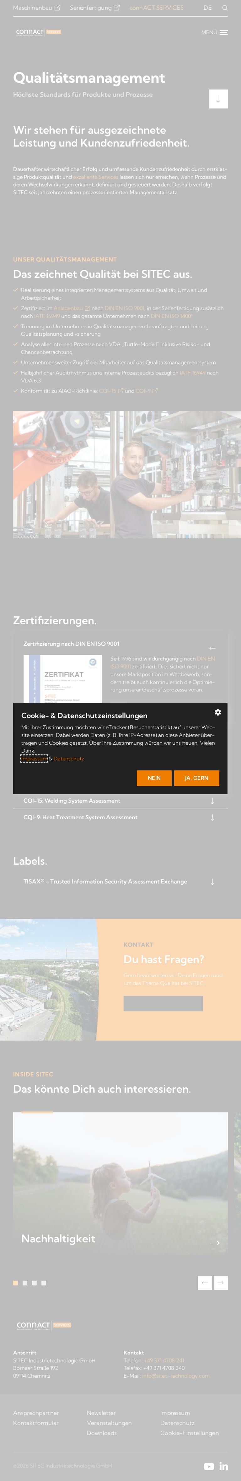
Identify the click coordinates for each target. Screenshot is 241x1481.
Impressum (34, 758)
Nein (154, 778)
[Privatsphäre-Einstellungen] (218, 712)
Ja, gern (197, 778)
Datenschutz (69, 758)
